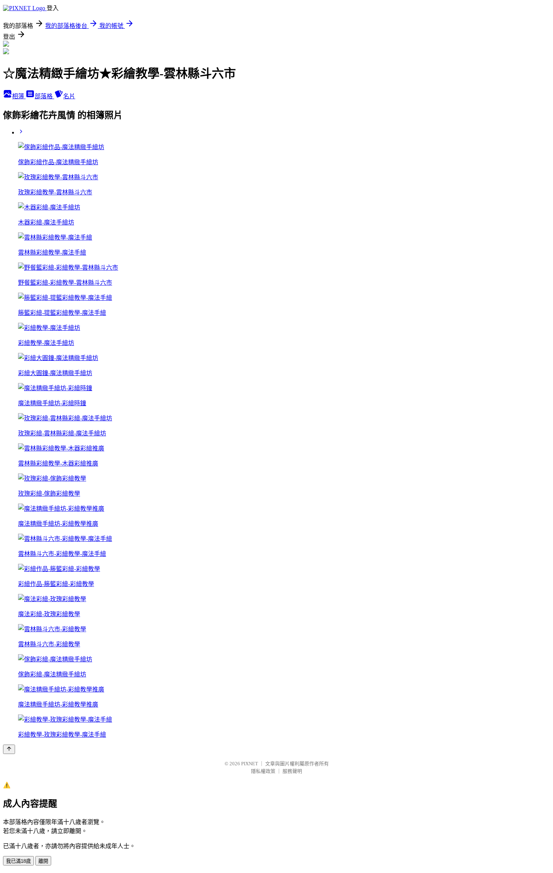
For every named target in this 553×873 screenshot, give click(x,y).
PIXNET (249, 763)
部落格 (44, 96)
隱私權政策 (263, 771)
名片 (69, 96)
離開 (43, 861)
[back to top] (9, 749)
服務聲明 (292, 771)
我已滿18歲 (18, 861)
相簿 (19, 96)
